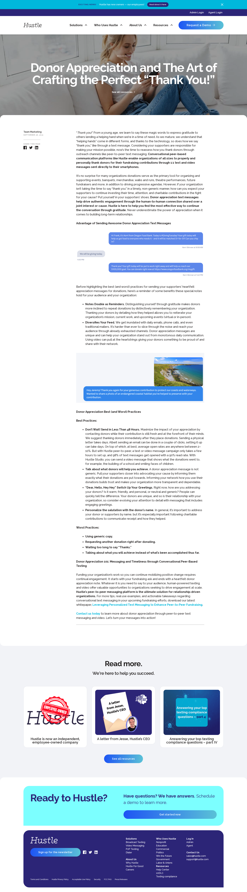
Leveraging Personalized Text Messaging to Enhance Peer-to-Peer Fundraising (147, 604)
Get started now (170, 814)
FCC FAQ (107, 879)
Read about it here (158, 5)
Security (97, 879)
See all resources (123, 758)
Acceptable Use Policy (81, 879)
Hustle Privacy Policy (60, 879)
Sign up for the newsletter (55, 852)
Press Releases (121, 879)
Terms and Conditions (39, 879)
